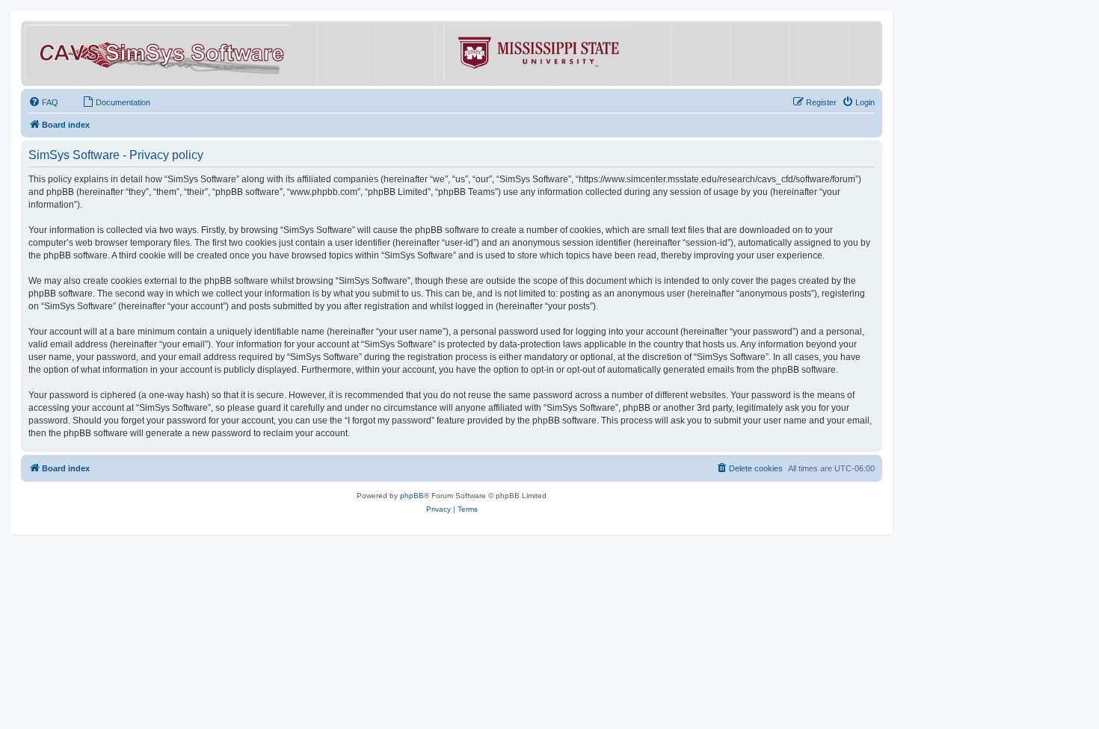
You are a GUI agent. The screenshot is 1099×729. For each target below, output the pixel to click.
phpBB (412, 495)
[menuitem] (43, 102)
